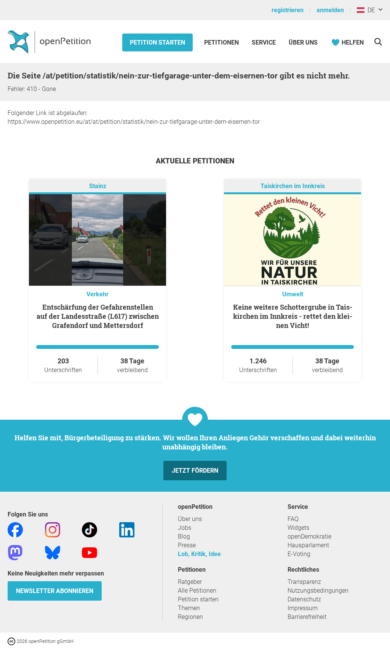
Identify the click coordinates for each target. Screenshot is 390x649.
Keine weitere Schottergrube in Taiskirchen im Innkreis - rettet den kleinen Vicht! (292, 316)
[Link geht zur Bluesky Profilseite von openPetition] (52, 552)
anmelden (330, 10)
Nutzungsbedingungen (318, 590)
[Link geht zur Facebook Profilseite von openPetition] (15, 529)
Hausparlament (308, 545)
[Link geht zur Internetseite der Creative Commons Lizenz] (12, 640)
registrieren (288, 10)
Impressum (303, 608)
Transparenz (304, 581)
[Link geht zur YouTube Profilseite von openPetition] (89, 552)
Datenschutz (304, 599)
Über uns (190, 519)
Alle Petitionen (197, 590)
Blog (184, 536)
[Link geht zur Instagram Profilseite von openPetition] (52, 529)
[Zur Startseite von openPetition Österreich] (50, 41)
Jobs (184, 527)
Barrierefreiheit (307, 616)
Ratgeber (190, 581)
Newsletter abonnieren (54, 591)
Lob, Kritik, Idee (199, 554)
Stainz (97, 186)
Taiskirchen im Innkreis (293, 186)
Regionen (190, 616)
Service (264, 42)
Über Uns (303, 42)
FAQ (293, 519)
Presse (187, 545)
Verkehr (97, 294)
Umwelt (292, 294)
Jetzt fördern (195, 470)
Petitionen (222, 42)
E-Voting (299, 554)
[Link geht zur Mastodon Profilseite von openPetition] (15, 552)
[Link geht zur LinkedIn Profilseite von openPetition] (126, 529)
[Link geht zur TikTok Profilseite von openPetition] (89, 529)
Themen (189, 608)
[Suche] (378, 41)
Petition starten (157, 42)
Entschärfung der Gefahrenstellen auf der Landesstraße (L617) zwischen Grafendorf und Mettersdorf (98, 316)
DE (369, 10)
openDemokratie (309, 536)
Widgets (298, 527)
